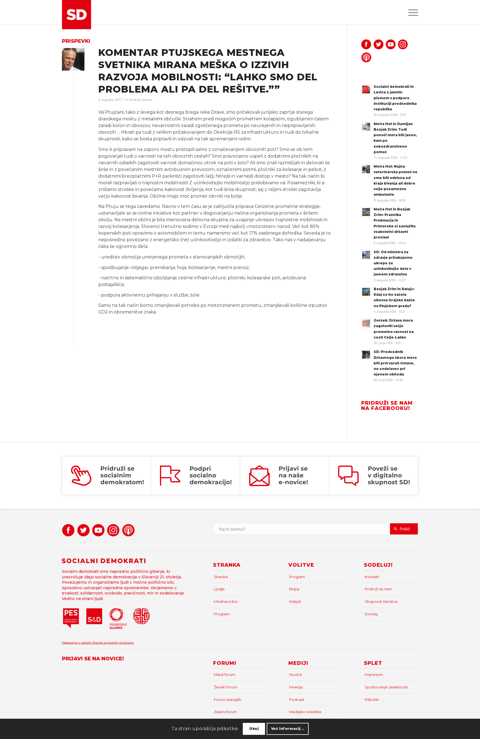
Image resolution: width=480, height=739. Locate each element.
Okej (254, 728)
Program (222, 614)
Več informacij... (287, 728)
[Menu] (411, 12)
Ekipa (294, 589)
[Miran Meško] (73, 59)
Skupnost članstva (381, 601)
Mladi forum (224, 674)
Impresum (374, 674)
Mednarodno (226, 601)
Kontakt (372, 576)
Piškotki (372, 699)
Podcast (296, 699)
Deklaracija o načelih (77, 643)
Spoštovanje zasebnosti (386, 687)
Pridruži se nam (378, 589)
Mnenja (135, 100)
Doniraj (371, 614)
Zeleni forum (225, 712)
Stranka (221, 576)
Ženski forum (225, 687)
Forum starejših (227, 699)
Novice (147, 100)
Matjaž (295, 601)
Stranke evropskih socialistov (113, 643)
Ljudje (219, 589)
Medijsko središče (305, 712)
